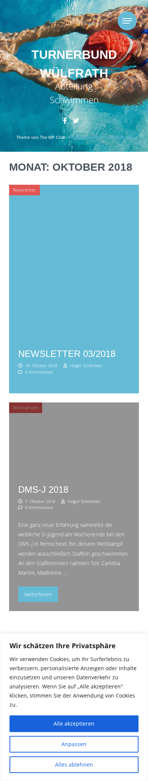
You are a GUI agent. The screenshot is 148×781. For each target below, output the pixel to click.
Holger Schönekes (85, 365)
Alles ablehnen (74, 764)
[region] (74, 707)
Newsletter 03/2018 (66, 354)
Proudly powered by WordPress (100, 137)
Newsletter (24, 190)
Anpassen (74, 744)
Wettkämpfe (25, 407)
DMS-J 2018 (43, 489)
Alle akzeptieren (74, 723)
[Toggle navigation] (127, 20)
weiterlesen (39, 594)
